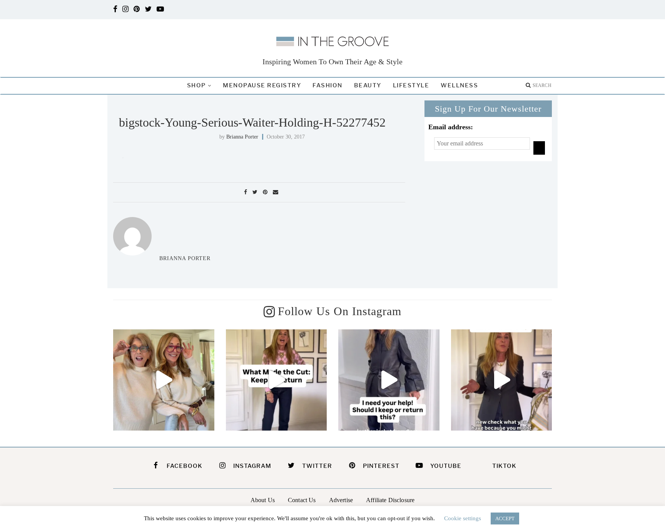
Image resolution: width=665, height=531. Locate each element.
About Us (263, 500)
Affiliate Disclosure (390, 500)
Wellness (459, 85)
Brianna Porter (242, 137)
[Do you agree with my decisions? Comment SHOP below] (276, 380)
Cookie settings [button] (462, 518)
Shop (196, 85)
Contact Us (302, 500)
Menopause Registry (262, 85)
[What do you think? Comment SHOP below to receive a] (388, 380)
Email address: (450, 127)
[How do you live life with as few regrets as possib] (163, 380)
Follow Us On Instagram (339, 311)
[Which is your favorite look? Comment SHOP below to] (501, 380)
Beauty (367, 85)
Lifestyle (411, 85)
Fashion (327, 85)
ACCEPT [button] (505, 518)
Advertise (341, 500)
